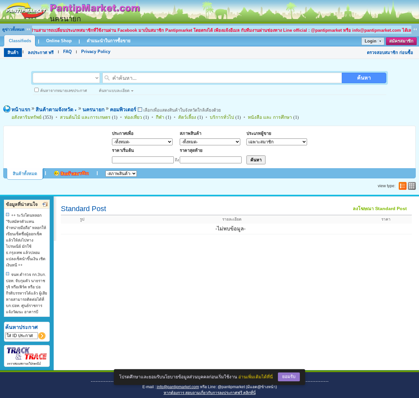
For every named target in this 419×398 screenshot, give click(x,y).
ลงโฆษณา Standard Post (380, 208)
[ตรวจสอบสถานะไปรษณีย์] (27, 364)
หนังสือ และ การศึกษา (270, 117)
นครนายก (93, 109)
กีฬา (160, 117)
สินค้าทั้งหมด (25, 173)
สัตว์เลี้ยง (187, 117)
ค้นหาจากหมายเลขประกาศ (63, 90)
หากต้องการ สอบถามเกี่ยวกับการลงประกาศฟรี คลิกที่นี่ (210, 392)
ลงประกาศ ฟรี (41, 52)
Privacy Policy (95, 51)
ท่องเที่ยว (133, 117)
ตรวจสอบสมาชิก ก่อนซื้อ (390, 52)
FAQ (67, 51)
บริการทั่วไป (222, 117)
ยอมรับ (289, 376)
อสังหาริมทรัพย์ (26, 117)
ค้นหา (364, 78)
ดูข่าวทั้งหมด (13, 29)
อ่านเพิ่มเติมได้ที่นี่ (255, 376)
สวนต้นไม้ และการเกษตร (85, 117)
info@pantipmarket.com (178, 387)
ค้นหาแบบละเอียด (114, 90)
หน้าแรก (20, 109)
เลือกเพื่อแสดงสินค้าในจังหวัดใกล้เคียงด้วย (181, 110)
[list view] (402, 186)
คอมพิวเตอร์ (123, 109)
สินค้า (13, 52)
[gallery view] (411, 186)
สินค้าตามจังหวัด (56, 109)
